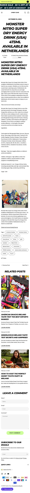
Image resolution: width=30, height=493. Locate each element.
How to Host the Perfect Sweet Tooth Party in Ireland (13, 376)
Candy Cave (8, 485)
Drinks (14, 239)
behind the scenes (7, 235)
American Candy (23, 232)
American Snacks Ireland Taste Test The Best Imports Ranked (14, 316)
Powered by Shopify (17, 485)
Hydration (5, 242)
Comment (4, 413)
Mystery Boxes (6, 246)
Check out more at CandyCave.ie (9, 227)
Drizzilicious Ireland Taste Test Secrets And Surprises (14, 336)
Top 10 (11, 253)
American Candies (10, 232)
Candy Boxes (6, 239)
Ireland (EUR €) (7, 469)
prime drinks (16, 246)
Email (3, 405)
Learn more (5, 327)
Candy (16, 235)
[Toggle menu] (1, 12)
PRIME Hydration (7, 250)
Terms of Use (19, 458)
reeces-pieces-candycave (21, 250)
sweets (4, 253)
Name (3, 398)
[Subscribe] (27, 454)
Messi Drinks (14, 242)
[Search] (25, 12)
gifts (21, 239)
